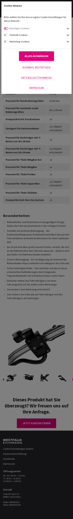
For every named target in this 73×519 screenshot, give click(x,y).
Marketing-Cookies (20, 41)
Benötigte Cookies (19, 28)
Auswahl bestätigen (36, 67)
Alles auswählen (36, 56)
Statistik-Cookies (19, 35)
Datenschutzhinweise (36, 77)
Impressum (36, 88)
